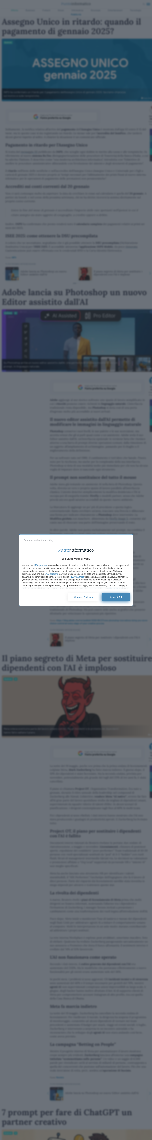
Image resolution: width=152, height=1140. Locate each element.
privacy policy (115, 588)
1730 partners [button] (40, 565)
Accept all (116, 597)
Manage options (83, 597)
